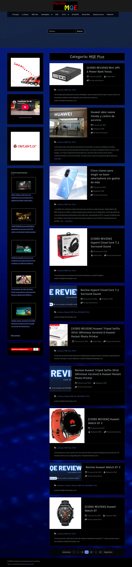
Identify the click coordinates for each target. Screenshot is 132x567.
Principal (15, 14)
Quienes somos (98, 14)
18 (82, 552)
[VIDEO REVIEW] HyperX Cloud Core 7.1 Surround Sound (105, 242)
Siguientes (108, 552)
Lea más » (58, 158)
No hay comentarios (96, 80)
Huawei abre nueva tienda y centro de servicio (103, 116)
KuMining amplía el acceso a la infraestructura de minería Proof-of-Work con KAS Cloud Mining (23, 260)
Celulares (60, 485)
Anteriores (66, 552)
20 (91, 552)
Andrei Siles (110, 76)
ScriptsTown (30, 564)
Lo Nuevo (25, 14)
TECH (64, 14)
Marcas (67, 312)
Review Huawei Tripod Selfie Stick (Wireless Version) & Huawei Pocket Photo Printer (98, 374)
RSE (56, 14)
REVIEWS (75, 14)
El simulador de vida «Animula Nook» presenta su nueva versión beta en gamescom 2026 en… (23, 292)
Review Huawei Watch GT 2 (103, 467)
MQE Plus (35, 14)
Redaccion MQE (98, 129)
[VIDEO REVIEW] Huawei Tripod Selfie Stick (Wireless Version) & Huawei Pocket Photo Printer (95, 332)
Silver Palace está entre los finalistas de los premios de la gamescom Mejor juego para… (22, 197)
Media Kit (110, 14)
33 (100, 552)
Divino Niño (86, 14)
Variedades (45, 14)
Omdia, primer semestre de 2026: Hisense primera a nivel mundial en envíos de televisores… (23, 323)
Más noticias (15, 335)
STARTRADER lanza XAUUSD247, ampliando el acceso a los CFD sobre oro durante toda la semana (23, 229)
